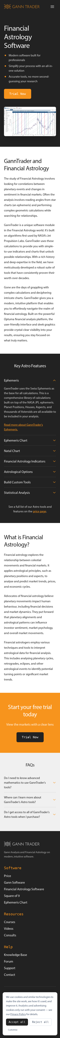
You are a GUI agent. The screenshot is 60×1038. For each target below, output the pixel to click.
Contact (9, 975)
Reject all (40, 1022)
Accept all (17, 1022)
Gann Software (14, 882)
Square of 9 (12, 896)
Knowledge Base (15, 955)
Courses (9, 922)
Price (7, 876)
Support (9, 968)
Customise (13, 1030)
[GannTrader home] (22, 6)
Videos (8, 929)
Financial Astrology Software (24, 889)
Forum (8, 961)
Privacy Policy (18, 1014)
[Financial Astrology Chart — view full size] (30, 121)
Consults (10, 935)
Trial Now (17, 94)
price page (39, 511)
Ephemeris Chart (15, 902)
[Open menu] (52, 6)
